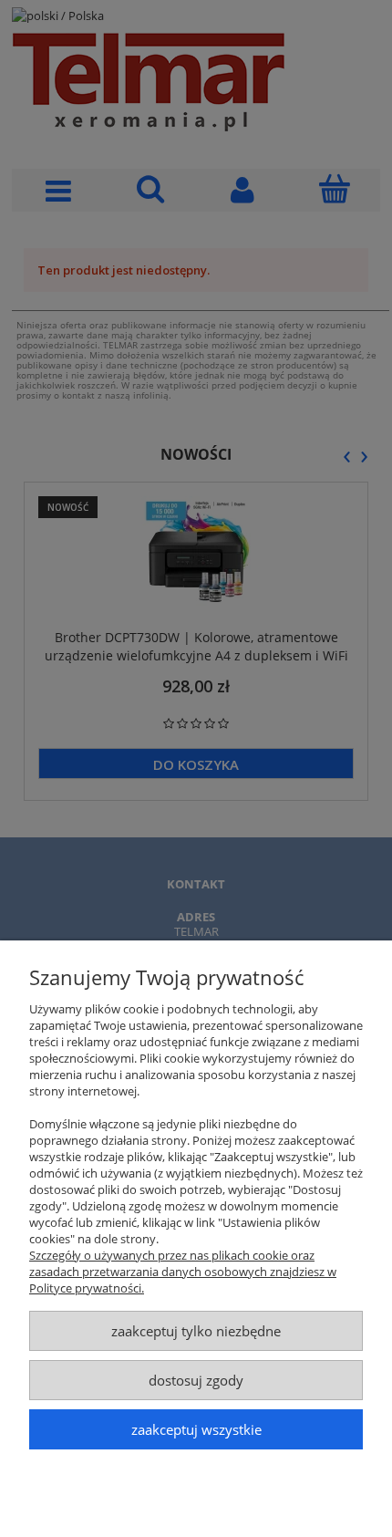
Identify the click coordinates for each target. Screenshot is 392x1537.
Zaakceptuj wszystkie (196, 1429)
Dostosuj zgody (196, 1380)
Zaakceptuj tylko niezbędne (196, 1331)
